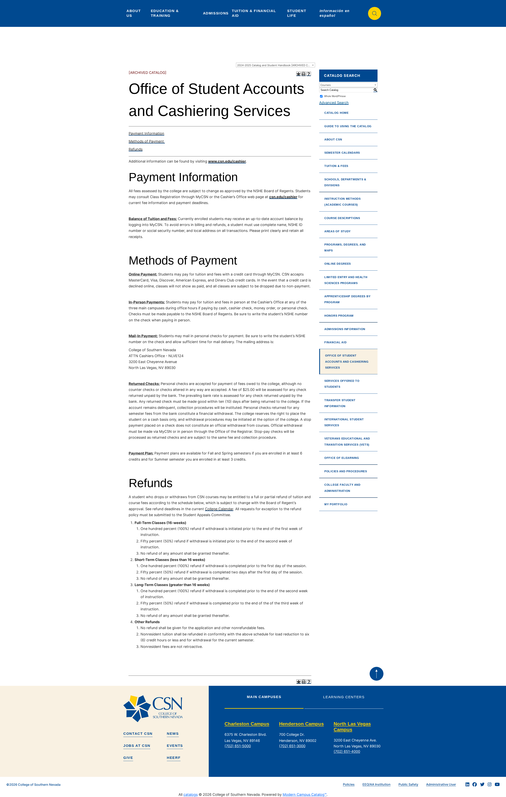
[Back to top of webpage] (376, 674)
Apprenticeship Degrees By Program (347, 299)
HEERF (173, 758)
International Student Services (344, 422)
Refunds (136, 149)
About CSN (333, 139)
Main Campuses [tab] (264, 697)
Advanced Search (334, 103)
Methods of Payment (147, 141)
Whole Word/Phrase (335, 96)
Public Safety (408, 784)
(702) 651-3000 (292, 746)
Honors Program (339, 315)
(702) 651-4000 (347, 752)
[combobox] (275, 65)
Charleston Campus (247, 724)
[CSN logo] (164, 708)
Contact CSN (138, 734)
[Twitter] (482, 785)
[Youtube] (497, 785)
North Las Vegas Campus (352, 726)
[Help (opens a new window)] (309, 74)
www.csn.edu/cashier (227, 161)
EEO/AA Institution (377, 784)
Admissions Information (344, 329)
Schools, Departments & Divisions (345, 182)
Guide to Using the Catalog (348, 126)
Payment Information (146, 133)
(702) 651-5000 (238, 746)
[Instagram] (490, 785)
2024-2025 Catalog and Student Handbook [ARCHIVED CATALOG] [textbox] (276, 65)
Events (175, 746)
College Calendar (219, 509)
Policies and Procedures (345, 471)
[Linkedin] (467, 785)
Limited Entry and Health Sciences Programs (345, 280)
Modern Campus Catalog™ (305, 794)
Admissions (216, 13)
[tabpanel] (304, 740)
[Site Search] (374, 13)
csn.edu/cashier (283, 197)
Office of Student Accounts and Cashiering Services (347, 361)
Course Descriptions (342, 218)
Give (128, 758)
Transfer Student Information (340, 403)
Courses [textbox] (325, 85)
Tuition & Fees (336, 165)
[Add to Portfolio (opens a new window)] (298, 74)
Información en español (335, 13)
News (173, 734)
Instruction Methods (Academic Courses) (342, 201)
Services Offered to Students (342, 383)
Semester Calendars (342, 152)
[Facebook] (474, 785)
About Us (134, 13)
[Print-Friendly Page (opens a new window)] (303, 74)
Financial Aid (335, 342)
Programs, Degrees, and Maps (345, 247)
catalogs (190, 794)
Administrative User (441, 784)
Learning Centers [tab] (343, 697)
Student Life (297, 13)
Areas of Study (337, 231)
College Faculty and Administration (342, 487)
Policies (349, 784)
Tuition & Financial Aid (254, 13)
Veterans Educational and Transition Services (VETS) (347, 441)
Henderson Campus (301, 724)
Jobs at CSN (136, 746)
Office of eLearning (341, 457)
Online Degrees (337, 263)
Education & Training (165, 13)
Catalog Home (336, 112)
